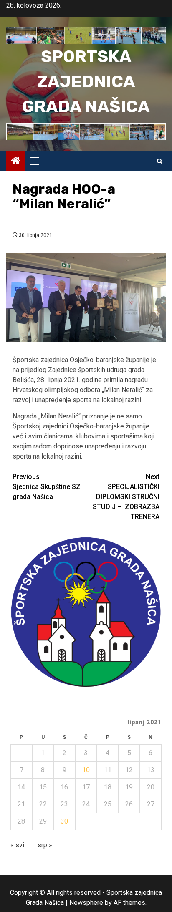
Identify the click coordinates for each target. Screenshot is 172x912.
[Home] (15, 161)
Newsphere (86, 903)
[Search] (159, 161)
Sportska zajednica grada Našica (86, 81)
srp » (45, 845)
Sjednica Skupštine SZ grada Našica (47, 487)
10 (86, 770)
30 (64, 821)
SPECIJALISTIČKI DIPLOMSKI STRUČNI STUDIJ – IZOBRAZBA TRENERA (126, 497)
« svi (17, 845)
